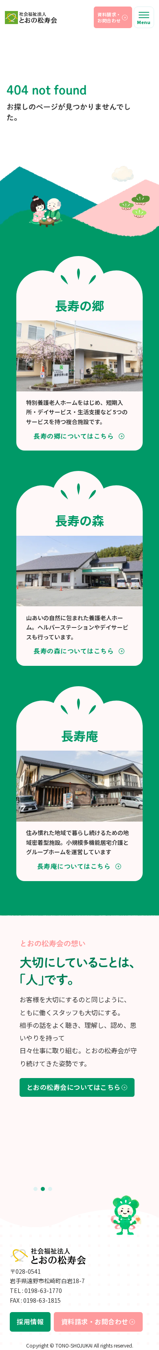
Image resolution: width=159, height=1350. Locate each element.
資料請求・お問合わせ (94, 1321)
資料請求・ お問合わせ (109, 17)
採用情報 (30, 1321)
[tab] (35, 1189)
